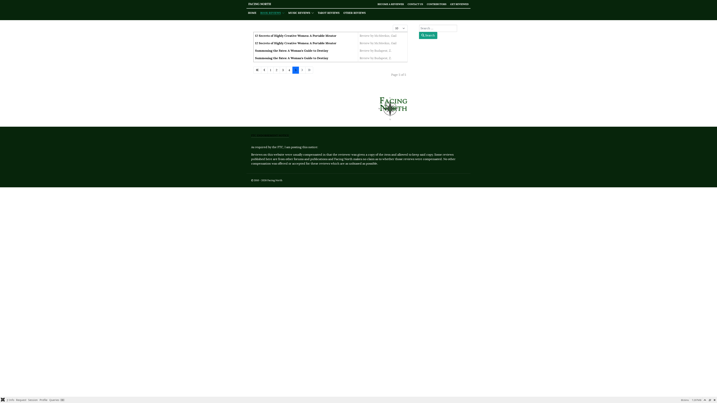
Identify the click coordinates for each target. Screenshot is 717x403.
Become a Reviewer (391, 4)
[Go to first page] (257, 70)
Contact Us (415, 4)
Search (429, 35)
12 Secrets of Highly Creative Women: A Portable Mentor (295, 36)
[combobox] (438, 28)
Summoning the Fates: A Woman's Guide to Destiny (291, 51)
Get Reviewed (459, 4)
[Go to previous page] (264, 70)
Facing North (259, 4)
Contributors (436, 4)
